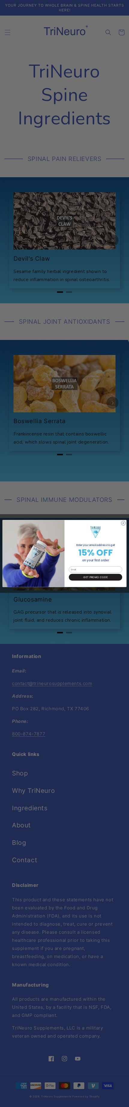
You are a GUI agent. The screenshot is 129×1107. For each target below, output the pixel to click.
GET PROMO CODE (95, 577)
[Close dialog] (123, 523)
